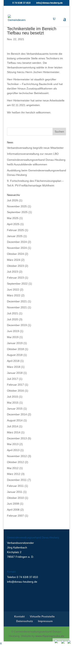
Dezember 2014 (17, 414)
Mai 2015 (12, 402)
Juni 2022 (13, 289)
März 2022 (13, 295)
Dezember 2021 (17, 301)
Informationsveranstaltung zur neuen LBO (33, 153)
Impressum (45, 621)
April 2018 (13, 360)
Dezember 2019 (17, 325)
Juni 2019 (13, 331)
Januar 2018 (15, 372)
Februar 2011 (15, 485)
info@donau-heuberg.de (22, 581)
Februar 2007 (15, 515)
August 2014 (15, 420)
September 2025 (17, 212)
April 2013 (13, 450)
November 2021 (17, 307)
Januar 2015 (15, 408)
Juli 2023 (12, 271)
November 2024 (17, 247)
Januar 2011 (14, 491)
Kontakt (19, 616)
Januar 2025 (15, 236)
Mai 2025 (12, 218)
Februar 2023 (15, 277)
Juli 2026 (12, 200)
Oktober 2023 (15, 265)
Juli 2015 (12, 396)
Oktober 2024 (15, 253)
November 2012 (17, 456)
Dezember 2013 (17, 438)
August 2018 (15, 354)
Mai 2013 (12, 444)
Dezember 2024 (17, 241)
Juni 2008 (13, 503)
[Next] (69, 642)
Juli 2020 (12, 319)
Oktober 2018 (15, 349)
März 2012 (13, 473)
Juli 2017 (12, 378)
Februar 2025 (15, 230)
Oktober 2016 (15, 390)
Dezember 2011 (17, 479)
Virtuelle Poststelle (42, 616)
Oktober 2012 (15, 462)
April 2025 (13, 224)
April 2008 (13, 509)
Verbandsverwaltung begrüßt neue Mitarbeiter (35, 147)
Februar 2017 (15, 384)
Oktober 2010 (15, 497)
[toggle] (57, 642)
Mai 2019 (12, 337)
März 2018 (13, 366)
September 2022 (17, 283)
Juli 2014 (12, 426)
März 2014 (13, 432)
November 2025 (17, 206)
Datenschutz (24, 621)
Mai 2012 (12, 468)
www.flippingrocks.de (49, 636)
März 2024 (13, 259)
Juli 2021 (12, 313)
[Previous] (63, 642)
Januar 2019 (15, 343)
